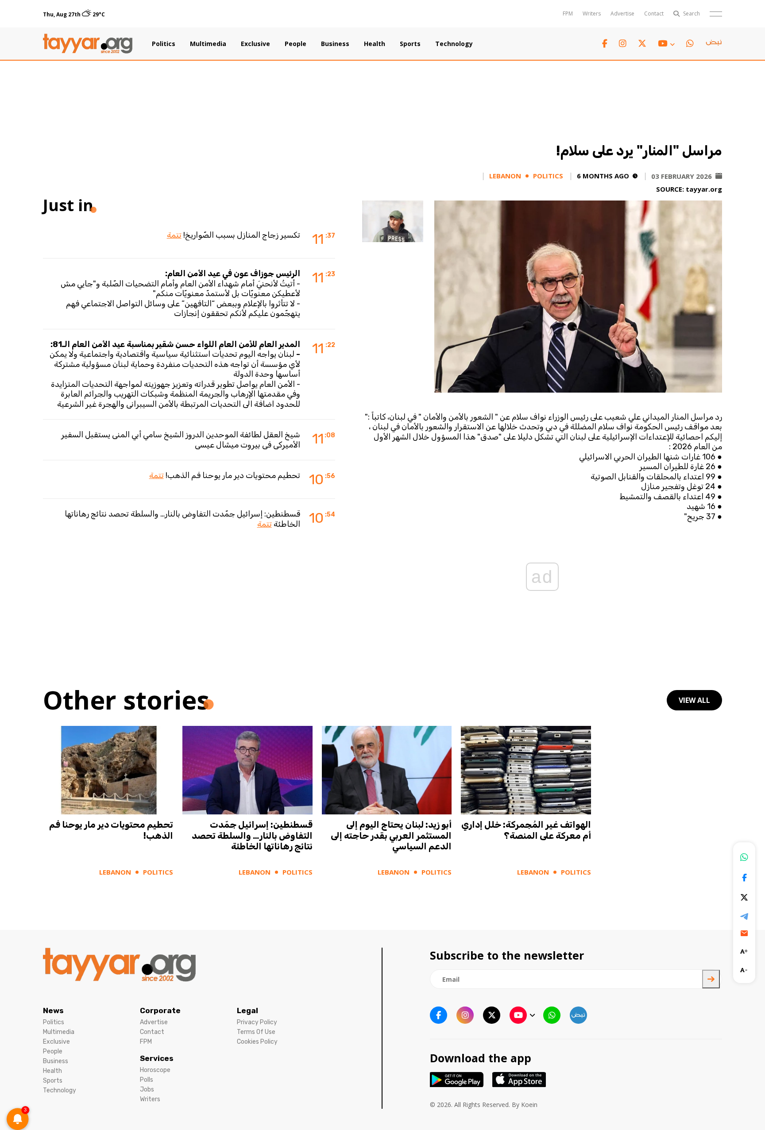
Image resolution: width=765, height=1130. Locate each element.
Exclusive (255, 44)
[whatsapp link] (690, 44)
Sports (410, 44)
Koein (529, 1104)
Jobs (147, 1089)
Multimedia (208, 44)
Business (335, 44)
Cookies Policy (257, 1041)
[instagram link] (622, 44)
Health (374, 44)
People (295, 44)
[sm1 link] (713, 44)
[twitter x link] (642, 44)
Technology (454, 44)
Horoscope (155, 1070)
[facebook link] (604, 44)
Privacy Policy (257, 1022)
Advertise (622, 13)
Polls (146, 1080)
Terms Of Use (256, 1032)
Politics (163, 44)
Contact (654, 13)
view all (694, 700)
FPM (568, 13)
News (53, 1010)
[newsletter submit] (711, 979)
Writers (592, 13)
